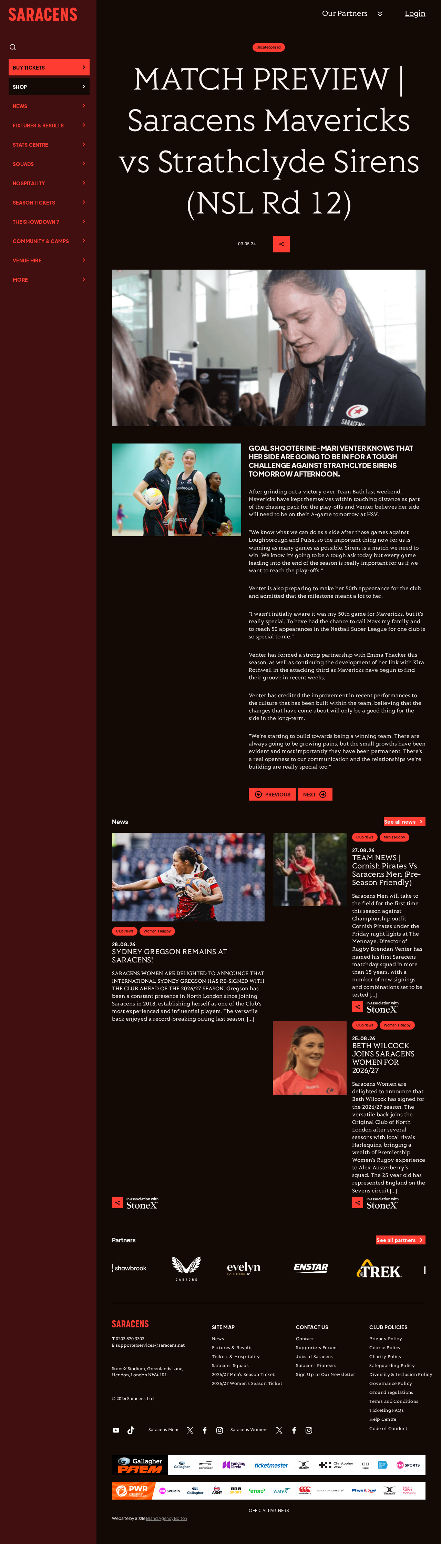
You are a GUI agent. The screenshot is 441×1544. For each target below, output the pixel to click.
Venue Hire (27, 260)
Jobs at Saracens (314, 1357)
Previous (277, 794)
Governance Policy (390, 1383)
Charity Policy (385, 1357)
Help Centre (383, 1419)
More (20, 280)
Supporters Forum (316, 1348)
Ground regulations (391, 1392)
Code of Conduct (388, 1429)
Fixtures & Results (38, 125)
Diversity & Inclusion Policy (400, 1375)
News (20, 106)
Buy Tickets (29, 67)
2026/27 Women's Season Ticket (247, 1383)
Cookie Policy (385, 1348)
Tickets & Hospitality (236, 1357)
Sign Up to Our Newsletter (325, 1375)
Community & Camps (41, 241)
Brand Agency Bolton (166, 1518)
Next (309, 794)
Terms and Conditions (393, 1401)
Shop (20, 87)
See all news (400, 821)
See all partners (396, 1240)
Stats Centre (30, 145)
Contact (305, 1339)
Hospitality (29, 183)
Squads (23, 164)
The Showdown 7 (36, 222)
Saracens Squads (230, 1366)
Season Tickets (34, 202)
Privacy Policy (385, 1339)
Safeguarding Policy (392, 1366)
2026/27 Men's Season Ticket (243, 1375)
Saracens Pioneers (316, 1366)
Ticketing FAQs (386, 1410)
